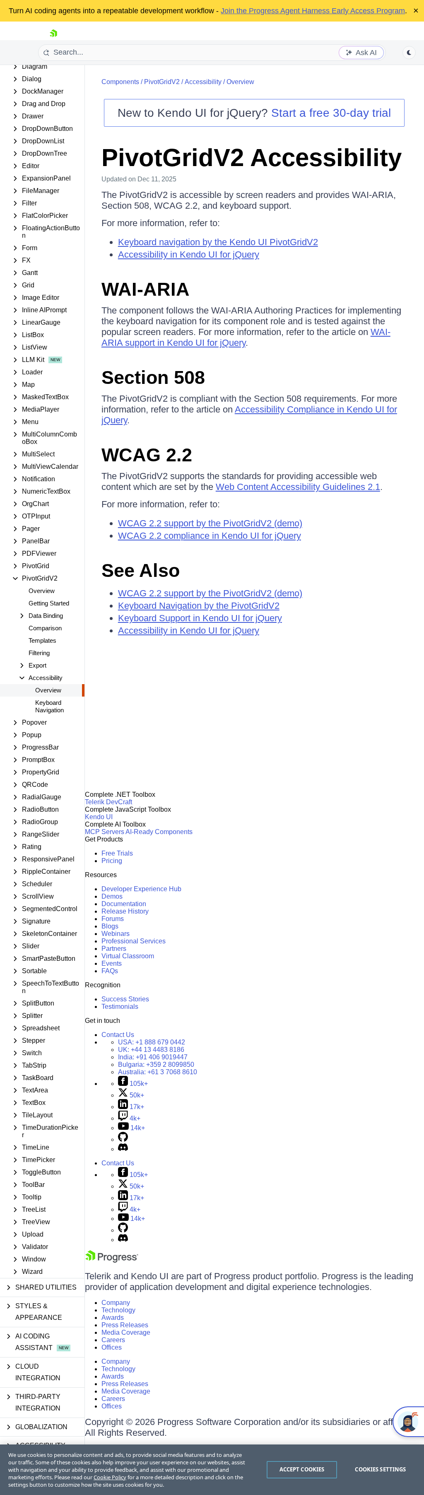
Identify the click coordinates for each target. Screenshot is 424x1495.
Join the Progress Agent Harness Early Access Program (313, 11)
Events (111, 963)
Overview (42, 590)
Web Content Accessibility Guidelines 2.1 (298, 487)
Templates (42, 640)
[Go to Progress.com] (112, 1260)
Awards (112, 1317)
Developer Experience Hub (141, 888)
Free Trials (117, 853)
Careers (113, 1339)
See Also (140, 570)
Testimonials (119, 1006)
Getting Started (49, 603)
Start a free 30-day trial (331, 112)
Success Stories (125, 999)
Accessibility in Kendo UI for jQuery (188, 254)
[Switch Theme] (409, 52)
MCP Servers (104, 831)
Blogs (109, 926)
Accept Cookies (302, 1469)
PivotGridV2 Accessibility (251, 157)
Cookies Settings (380, 1469)
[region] (212, 1469)
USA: (151, 1042)
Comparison (45, 628)
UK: (151, 1049)
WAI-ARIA (145, 289)
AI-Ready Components (159, 831)
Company (115, 1302)
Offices (111, 1347)
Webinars (115, 933)
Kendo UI (99, 816)
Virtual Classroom (127, 956)
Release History (125, 911)
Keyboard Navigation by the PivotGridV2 (198, 605)
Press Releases (124, 1325)
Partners (113, 948)
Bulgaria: (156, 1064)
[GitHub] (123, 1139)
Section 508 (153, 377)
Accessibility (203, 81)
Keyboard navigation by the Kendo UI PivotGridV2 (218, 242)
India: (153, 1057)
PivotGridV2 (162, 81)
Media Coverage (125, 1332)
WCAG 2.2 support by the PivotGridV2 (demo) (210, 523)
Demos (112, 896)
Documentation (123, 903)
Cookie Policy (110, 1477)
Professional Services (133, 941)
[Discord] (123, 1149)
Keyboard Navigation (49, 706)
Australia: (157, 1071)
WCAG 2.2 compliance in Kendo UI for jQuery (209, 535)
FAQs (109, 970)
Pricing (111, 860)
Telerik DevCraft (108, 801)
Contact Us (117, 1034)
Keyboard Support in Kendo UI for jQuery (200, 618)
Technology (118, 1310)
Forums (112, 918)
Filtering (39, 652)
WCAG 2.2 (146, 454)
